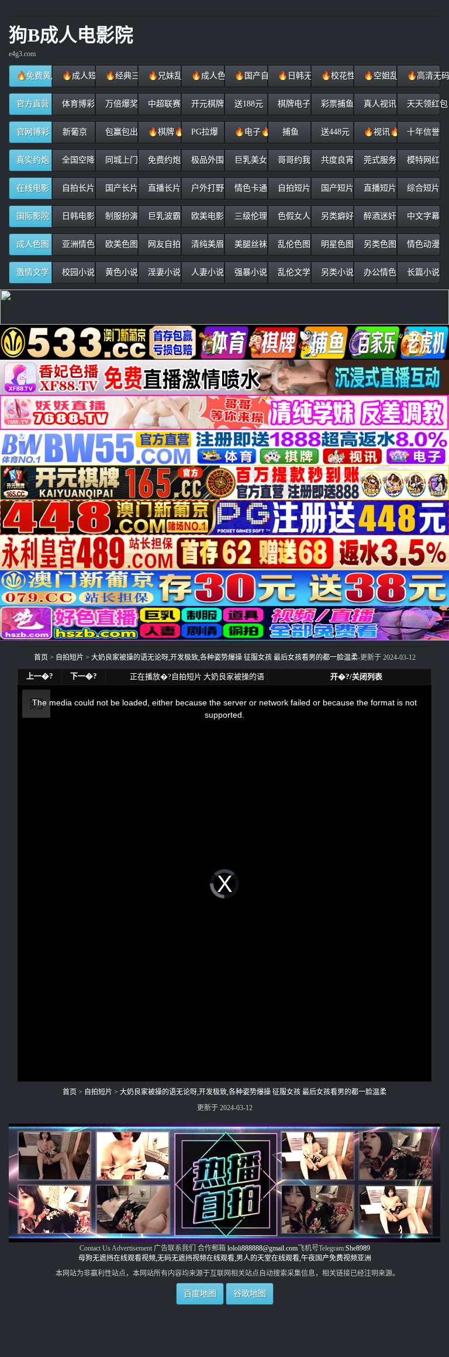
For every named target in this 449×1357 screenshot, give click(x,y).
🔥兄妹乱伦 (163, 75)
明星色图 (336, 244)
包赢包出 (120, 132)
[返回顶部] (224, 1308)
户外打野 (206, 188)
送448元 (334, 132)
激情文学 (32, 272)
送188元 (247, 103)
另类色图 (378, 244)
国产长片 (120, 188)
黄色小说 (120, 272)
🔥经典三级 (121, 75)
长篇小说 (422, 272)
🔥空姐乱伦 (379, 75)
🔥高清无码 (422, 75)
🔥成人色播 (206, 75)
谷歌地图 (249, 1293)
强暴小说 (249, 272)
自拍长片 (77, 188)
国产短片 (336, 188)
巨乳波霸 (163, 216)
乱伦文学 (292, 272)
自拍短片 (292, 188)
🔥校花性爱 (336, 75)
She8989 (358, 1248)
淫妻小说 (163, 272)
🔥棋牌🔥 (163, 132)
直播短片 (378, 188)
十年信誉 (422, 132)
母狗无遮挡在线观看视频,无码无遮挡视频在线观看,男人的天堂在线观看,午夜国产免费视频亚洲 (224, 1258)
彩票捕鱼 (336, 103)
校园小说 (77, 272)
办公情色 (378, 272)
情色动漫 (422, 244)
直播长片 (163, 188)
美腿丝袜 (249, 244)
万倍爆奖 (120, 103)
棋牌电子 (292, 103)
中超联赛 (163, 103)
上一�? (39, 675)
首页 (41, 657)
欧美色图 (120, 244)
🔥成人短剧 (77, 75)
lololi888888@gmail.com (262, 1248)
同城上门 (120, 160)
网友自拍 (163, 244)
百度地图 (200, 1293)
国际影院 (32, 216)
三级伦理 (249, 216)
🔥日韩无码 (293, 75)
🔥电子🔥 (250, 132)
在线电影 (32, 188)
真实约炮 (32, 160)
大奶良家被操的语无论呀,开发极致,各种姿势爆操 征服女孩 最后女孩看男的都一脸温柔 (224, 657)
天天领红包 (422, 103)
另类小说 (336, 272)
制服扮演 (120, 216)
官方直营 (32, 103)
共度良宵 (336, 160)
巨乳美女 (249, 160)
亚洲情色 (77, 244)
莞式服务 (378, 160)
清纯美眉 (206, 244)
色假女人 (292, 216)
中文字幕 (422, 216)
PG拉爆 (203, 132)
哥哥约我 (292, 160)
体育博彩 (77, 103)
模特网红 (422, 160)
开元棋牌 (206, 103)
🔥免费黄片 (34, 75)
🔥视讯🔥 (379, 132)
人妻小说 (206, 272)
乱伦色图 (292, 244)
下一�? (83, 675)
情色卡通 (249, 188)
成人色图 (32, 244)
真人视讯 (378, 103)
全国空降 (77, 160)
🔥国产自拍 (250, 75)
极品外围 (206, 160)
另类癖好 (336, 216)
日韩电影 (77, 216)
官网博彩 (32, 132)
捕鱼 (289, 132)
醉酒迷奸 (378, 216)
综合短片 (422, 188)
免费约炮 (163, 160)
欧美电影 (206, 216)
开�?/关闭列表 (356, 676)
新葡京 (73, 132)
